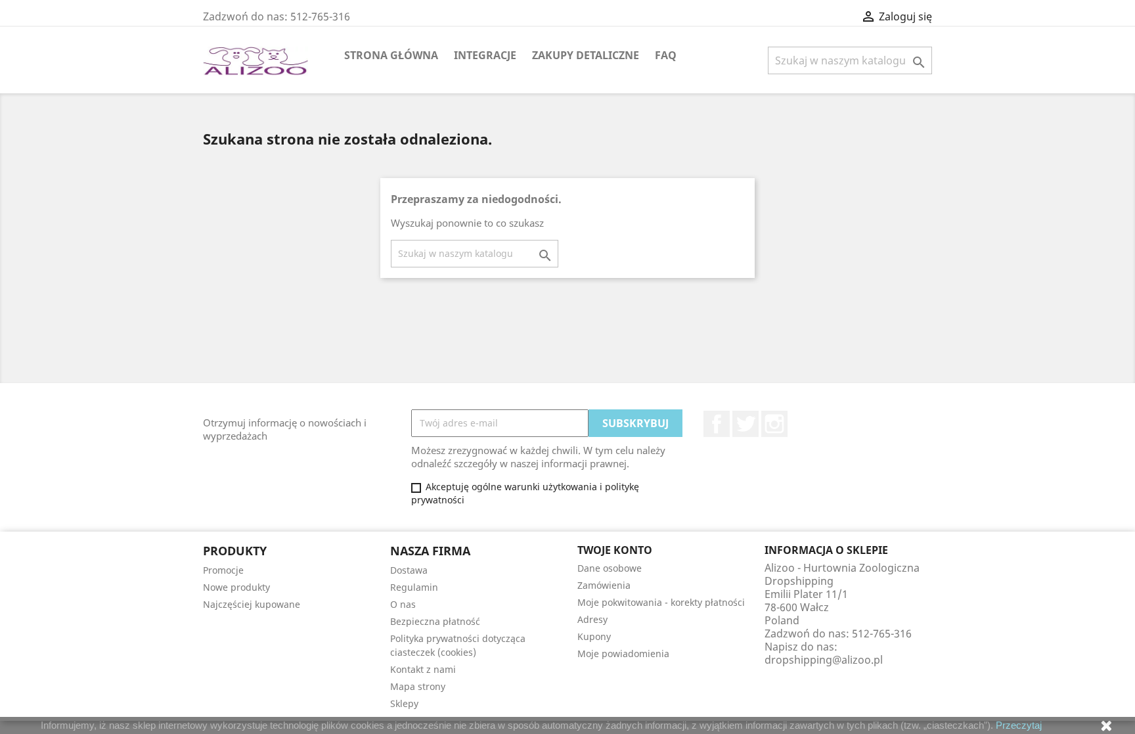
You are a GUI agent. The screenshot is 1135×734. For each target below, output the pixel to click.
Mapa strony (417, 686)
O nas (403, 604)
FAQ (666, 55)
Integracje (485, 55)
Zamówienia (604, 585)
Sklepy (404, 703)
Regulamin (414, 587)
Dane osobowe (609, 568)
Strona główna (391, 55)
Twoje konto (614, 550)
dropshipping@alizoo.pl (824, 660)
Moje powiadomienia (623, 653)
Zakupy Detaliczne (585, 55)
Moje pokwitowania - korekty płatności (661, 602)
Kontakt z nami (423, 669)
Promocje (223, 570)
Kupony (594, 636)
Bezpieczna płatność (435, 621)
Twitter (745, 424)
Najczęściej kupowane (251, 604)
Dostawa (409, 570)
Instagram (774, 424)
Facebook (716, 424)
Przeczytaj (1019, 725)
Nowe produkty (236, 587)
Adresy (592, 619)
